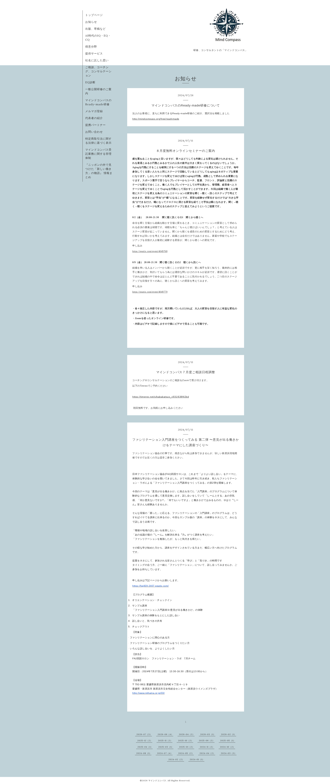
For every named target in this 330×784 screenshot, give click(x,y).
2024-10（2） (227, 747)
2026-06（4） (165, 734)
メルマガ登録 (94, 111)
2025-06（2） (206, 740)
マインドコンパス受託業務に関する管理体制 (98, 154)
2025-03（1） (165, 747)
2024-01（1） (197, 759)
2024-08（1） (143, 753)
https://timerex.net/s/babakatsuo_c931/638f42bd (160, 396)
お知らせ (91, 22)
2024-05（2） (186, 753)
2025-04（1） (145, 747)
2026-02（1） (228, 734)
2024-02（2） (176, 759)
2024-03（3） (228, 753)
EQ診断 (90, 82)
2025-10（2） (185, 740)
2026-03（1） (207, 734)
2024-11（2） (207, 747)
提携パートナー (95, 125)
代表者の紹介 (94, 118)
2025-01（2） (186, 747)
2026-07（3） (144, 734)
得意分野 (91, 46)
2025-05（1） (227, 740)
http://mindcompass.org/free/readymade (155, 118)
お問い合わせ (94, 131)
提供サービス (94, 53)
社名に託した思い (97, 60)
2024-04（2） (207, 753)
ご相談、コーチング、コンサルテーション (98, 71)
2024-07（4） (165, 753)
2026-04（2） (187, 734)
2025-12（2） (144, 740)
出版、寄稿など (95, 28)
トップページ (94, 15)
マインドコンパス (157, 780)
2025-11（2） (165, 740)
